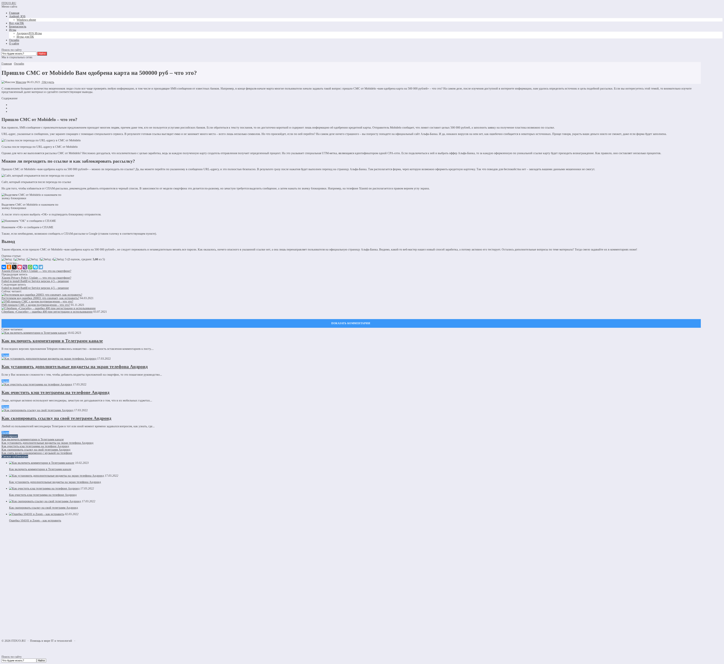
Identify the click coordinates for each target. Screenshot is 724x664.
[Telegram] (40, 267)
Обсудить (47, 82)
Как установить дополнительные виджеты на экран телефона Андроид (75, 366)
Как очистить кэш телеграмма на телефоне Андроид (55, 392)
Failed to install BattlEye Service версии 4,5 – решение (35, 281)
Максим (21, 82)
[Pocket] (19, 267)
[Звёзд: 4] (47, 259)
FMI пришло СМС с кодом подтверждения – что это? (36, 304)
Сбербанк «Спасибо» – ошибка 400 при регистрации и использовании (47, 311)
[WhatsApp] (30, 267)
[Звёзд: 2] (21, 259)
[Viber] (25, 267)
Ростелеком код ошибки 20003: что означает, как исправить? (40, 298)
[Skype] (35, 267)
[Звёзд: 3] (34, 259)
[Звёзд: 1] (8, 259)
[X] (14, 267)
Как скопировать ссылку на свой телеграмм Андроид (56, 418)
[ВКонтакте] (4, 267)
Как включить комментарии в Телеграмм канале (52, 340)
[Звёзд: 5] (60, 259)
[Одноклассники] (9, 267)
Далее (5, 355)
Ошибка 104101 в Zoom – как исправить (35, 520)
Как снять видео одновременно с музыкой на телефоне (37, 453)
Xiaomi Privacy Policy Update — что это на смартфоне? (36, 271)
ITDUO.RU (9, 3)
